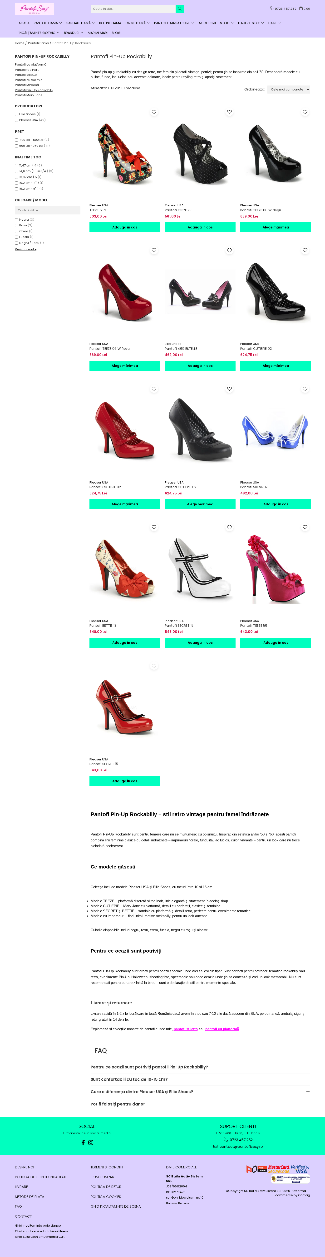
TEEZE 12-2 (97, 210)
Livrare (21, 1186)
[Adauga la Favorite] (154, 112)
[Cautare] (180, 9)
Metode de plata (29, 1196)
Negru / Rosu (29, 243)
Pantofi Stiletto (26, 74)
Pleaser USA (28, 120)
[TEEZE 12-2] (124, 153)
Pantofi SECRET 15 (179, 625)
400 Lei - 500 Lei (31, 140)
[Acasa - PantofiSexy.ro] (39, 9)
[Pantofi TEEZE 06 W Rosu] (124, 292)
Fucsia (24, 237)
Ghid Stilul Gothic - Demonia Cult (39, 1237)
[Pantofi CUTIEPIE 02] (275, 292)
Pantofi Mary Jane (29, 95)
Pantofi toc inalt (27, 69)
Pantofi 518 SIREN (253, 487)
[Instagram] (91, 1142)
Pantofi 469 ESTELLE (181, 348)
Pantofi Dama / (40, 43)
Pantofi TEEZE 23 (178, 210)
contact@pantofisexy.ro (241, 1146)
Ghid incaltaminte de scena (116, 1206)
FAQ (18, 1206)
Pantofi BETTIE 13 (102, 625)
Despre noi (24, 1167)
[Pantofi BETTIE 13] (124, 569)
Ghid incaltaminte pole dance (38, 1226)
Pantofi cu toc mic (28, 80)
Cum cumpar (102, 1176)
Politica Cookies (106, 1196)
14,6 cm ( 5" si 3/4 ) (33, 171)
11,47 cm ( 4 (27, 165)
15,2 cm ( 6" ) (29, 188)
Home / (21, 43)
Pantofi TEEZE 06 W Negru (261, 210)
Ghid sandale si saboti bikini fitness (42, 1231)
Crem (23, 231)
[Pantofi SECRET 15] (200, 569)
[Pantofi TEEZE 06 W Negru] (275, 153)
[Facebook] (83, 1142)
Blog (116, 32)
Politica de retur (106, 1186)
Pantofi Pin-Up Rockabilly (34, 90)
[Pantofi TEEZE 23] (200, 153)
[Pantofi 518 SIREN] (275, 430)
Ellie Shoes (27, 114)
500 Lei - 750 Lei (31, 145)
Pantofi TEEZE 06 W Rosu (109, 348)
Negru (24, 219)
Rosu (23, 225)
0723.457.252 (241, 1139)
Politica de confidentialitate (41, 1176)
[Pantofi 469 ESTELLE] (200, 292)
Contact (23, 1216)
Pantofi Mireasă (27, 85)
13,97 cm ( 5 (28, 177)
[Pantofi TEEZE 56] (275, 569)
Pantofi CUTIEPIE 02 (256, 348)
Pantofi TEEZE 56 (253, 625)
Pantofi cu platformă (30, 64)
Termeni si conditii (107, 1167)
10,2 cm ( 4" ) (29, 182)
